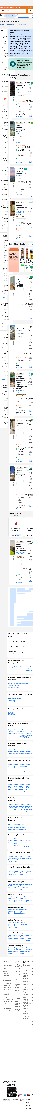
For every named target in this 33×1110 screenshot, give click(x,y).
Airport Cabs (6, 985)
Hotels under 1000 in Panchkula (11, 787)
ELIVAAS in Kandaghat (11, 714)
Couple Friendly (6, 80)
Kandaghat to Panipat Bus (17, 885)
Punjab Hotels (17, 988)
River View (5, 246)
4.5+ (5, 174)
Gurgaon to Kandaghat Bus (17, 899)
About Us (5, 997)
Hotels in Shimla (10, 766)
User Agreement (7, 1001)
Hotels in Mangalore (18, 997)
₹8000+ (6, 129)
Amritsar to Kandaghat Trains (11, 950)
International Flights (6, 971)
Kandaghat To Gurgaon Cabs (23, 912)
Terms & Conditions (8, 999)
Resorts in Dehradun (17, 1010)
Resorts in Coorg (17, 1000)
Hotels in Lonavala (25, 1000)
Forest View (6, 241)
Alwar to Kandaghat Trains (29, 949)
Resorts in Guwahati (17, 1004)
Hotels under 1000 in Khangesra (23, 787)
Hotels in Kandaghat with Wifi (11, 806)
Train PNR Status (7, 983)
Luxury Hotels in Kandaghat (29, 751)
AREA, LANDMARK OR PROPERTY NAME (10, 7)
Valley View (5, 256)
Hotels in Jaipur (25, 979)
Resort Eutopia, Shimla (22, 873)
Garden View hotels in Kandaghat (23, 827)
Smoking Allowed (6, 279)
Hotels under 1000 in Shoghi (28, 788)
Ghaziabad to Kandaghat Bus (29, 899)
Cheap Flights (6, 979)
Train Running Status (7, 981)
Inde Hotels (6, 198)
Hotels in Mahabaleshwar (27, 1003)
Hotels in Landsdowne (18, 969)
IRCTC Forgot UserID (8, 993)
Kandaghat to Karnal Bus (29, 885)
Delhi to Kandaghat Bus (11, 898)
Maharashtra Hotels (18, 982)
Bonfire (6, 367)
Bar (5, 360)
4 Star (5, 146)
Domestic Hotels (7, 965)
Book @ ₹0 (7, 62)
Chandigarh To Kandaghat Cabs (11, 925)
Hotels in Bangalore (25, 973)
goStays (6, 50)
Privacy (5, 1003)
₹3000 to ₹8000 (6, 123)
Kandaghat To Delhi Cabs (11, 911)
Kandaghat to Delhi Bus (11, 885)
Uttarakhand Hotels (18, 975)
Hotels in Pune (27, 1011)
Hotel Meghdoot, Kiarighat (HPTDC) (17, 859)
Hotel (5, 313)
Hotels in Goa (26, 965)
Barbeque (6, 363)
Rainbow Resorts (28, 872)
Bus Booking (6, 973)
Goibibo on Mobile (7, 1005)
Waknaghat (11, 667)
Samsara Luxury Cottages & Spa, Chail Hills (11, 875)
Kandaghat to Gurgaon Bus (23, 886)
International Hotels (6, 968)
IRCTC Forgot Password (6, 995)
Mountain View (6, 251)
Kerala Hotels (16, 978)
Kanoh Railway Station (10, 685)
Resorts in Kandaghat (11, 699)
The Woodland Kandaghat (23, 858)
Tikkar (22, 667)
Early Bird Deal (6, 75)
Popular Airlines (7, 991)
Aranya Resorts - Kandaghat (29, 858)
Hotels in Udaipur (25, 996)
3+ (4, 164)
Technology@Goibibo (8, 1010)
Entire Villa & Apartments (7, 42)
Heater (6, 221)
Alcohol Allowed (6, 274)
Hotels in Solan (28, 766)
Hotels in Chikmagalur (18, 966)
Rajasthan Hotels (17, 985)
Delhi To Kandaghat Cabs (23, 924)
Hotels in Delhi (27, 967)
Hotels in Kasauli (16, 766)
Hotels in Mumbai (25, 969)
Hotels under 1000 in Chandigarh (17, 787)
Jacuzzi (6, 215)
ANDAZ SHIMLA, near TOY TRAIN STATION (16, 843)
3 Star (5, 141)
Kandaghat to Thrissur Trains (11, 936)
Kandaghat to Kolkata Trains (17, 936)
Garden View (6, 261)
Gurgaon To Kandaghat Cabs (17, 925)
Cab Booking (6, 975)
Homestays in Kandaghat (17, 700)
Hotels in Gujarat (17, 972)
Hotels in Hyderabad (26, 990)
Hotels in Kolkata (25, 1006)
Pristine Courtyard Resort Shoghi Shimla (11, 860)
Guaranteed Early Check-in (7, 416)
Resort (6, 316)
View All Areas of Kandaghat (29, 668)
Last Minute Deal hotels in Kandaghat (23, 733)
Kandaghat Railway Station (17, 685)
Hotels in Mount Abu (26, 993)
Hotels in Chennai (25, 1009)
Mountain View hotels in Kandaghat (17, 827)
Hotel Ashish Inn (10, 840)
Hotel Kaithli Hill (22, 840)
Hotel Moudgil (28, 840)
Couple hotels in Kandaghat (11, 731)
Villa (5, 323)
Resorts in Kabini (17, 1007)
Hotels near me (7, 989)
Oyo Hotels (6, 193)
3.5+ (5, 171)
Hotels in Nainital (25, 1019)
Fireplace (6, 218)
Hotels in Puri (26, 987)
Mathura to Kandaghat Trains (23, 950)
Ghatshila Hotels (17, 991)
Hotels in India (7, 987)
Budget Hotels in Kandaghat (23, 751)
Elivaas (6, 184)
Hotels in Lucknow (25, 1014)
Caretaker (7, 375)
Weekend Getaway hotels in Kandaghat (29, 732)
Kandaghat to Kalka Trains (23, 936)
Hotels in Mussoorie (25, 985)
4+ (4, 167)
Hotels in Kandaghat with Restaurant (29, 807)
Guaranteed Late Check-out (7, 55)
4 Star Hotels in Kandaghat (17, 751)
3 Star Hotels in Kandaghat (11, 751)
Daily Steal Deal (7, 68)
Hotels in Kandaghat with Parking (17, 807)
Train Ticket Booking (8, 977)
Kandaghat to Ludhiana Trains (29, 937)
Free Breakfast (7, 90)
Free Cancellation (7, 85)
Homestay (7, 309)
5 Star (5, 151)
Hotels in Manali (25, 982)
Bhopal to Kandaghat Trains (17, 949)
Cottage (6, 319)
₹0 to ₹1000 (5, 111)
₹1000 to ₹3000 (6, 117)
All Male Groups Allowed (6, 292)
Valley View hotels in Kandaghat (11, 827)
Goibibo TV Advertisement (7, 1007)
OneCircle (6, 47)
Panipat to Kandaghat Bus (23, 898)
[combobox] (13, 10)
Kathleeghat (24, 684)
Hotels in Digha (27, 1016)
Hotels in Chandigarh (23, 765)
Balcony (6, 211)
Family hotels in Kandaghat (17, 731)
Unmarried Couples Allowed (7, 285)
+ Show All (26, 737)
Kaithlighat (17, 667)
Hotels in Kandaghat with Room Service (23, 807)
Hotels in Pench (17, 994)
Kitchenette (7, 225)
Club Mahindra (6, 188)
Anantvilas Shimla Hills (17, 873)
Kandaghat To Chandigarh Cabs (17, 912)
